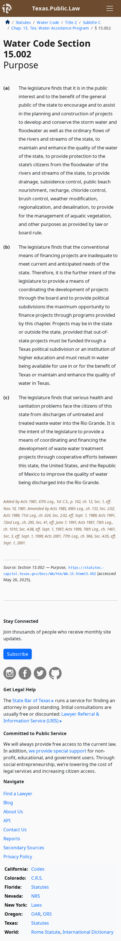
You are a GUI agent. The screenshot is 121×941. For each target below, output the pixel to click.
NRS (35, 896)
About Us (13, 812)
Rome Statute (45, 932)
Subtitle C (92, 22)
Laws (36, 905)
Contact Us (15, 830)
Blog (8, 802)
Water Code (48, 22)
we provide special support (57, 751)
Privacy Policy (17, 857)
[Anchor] (45, 232)
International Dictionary (87, 932)
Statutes (23, 22)
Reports (11, 839)
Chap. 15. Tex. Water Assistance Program (50, 28)
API (6, 821)
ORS (47, 914)
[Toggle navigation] (110, 8)
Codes (37, 869)
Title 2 (71, 22)
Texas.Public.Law (56, 8)
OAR (36, 914)
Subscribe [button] (17, 654)
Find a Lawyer (17, 793)
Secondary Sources (23, 848)
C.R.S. (37, 878)
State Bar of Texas (31, 700)
